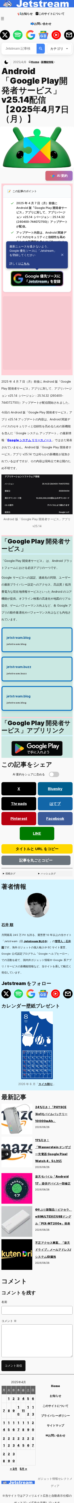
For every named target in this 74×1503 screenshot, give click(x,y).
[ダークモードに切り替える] (6, 62)
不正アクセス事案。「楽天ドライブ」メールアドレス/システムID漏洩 (53, 1249)
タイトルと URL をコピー (37, 849)
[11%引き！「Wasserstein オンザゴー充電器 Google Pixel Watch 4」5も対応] (16, 1153)
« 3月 (13, 1469)
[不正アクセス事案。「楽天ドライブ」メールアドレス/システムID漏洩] (16, 1255)
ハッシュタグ (48, 873)
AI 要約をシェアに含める (29, 774)
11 (23, 1410)
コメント (9, 1321)
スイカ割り (45, 1084)
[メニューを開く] (2, 18)
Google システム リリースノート (29, 440)
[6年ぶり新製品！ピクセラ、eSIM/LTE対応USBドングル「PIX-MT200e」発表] (16, 1222)
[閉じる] (62, 255)
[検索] (41, 48)
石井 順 (7, 924)
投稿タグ (10, 873)
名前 (4, 1302)
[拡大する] (67, 480)
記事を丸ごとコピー (36, 860)
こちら (25, 263)
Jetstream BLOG (35, 941)
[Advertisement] (37, 333)
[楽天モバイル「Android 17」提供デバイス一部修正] (16, 1189)
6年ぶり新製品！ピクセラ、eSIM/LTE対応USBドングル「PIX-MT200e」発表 (53, 1216)
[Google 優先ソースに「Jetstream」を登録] (37, 285)
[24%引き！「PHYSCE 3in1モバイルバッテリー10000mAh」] (16, 1120)
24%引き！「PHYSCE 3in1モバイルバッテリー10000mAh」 (51, 1114)
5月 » (23, 1469)
